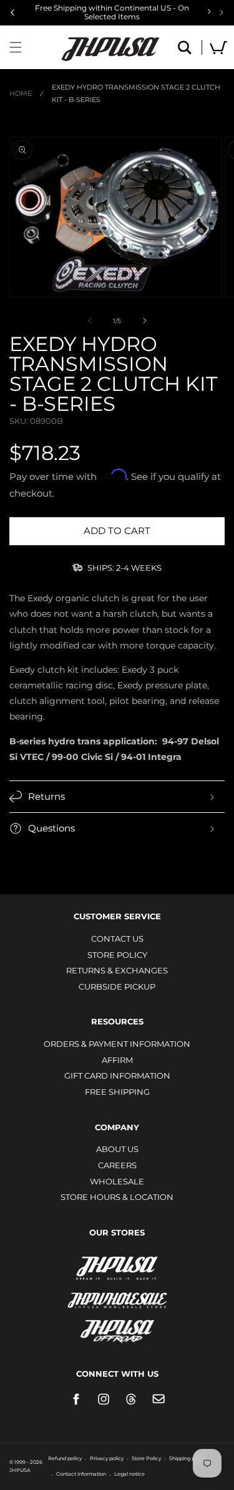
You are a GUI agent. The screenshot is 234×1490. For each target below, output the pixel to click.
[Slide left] (90, 320)
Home (20, 93)
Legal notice (129, 1474)
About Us (117, 1149)
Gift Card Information (117, 1075)
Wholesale (117, 1181)
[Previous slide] (12, 12)
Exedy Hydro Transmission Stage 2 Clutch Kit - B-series (136, 93)
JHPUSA (117, 1267)
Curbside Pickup (117, 986)
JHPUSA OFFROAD (117, 1328)
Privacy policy (107, 1458)
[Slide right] (144, 320)
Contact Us (117, 939)
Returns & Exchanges (117, 970)
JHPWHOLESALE (117, 1292)
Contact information (81, 1474)
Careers (117, 1165)
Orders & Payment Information (117, 1044)
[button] (15, 47)
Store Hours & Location (117, 1197)
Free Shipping (117, 1092)
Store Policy (117, 955)
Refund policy (65, 1458)
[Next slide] (221, 12)
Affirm (117, 1060)
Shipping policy (187, 1458)
